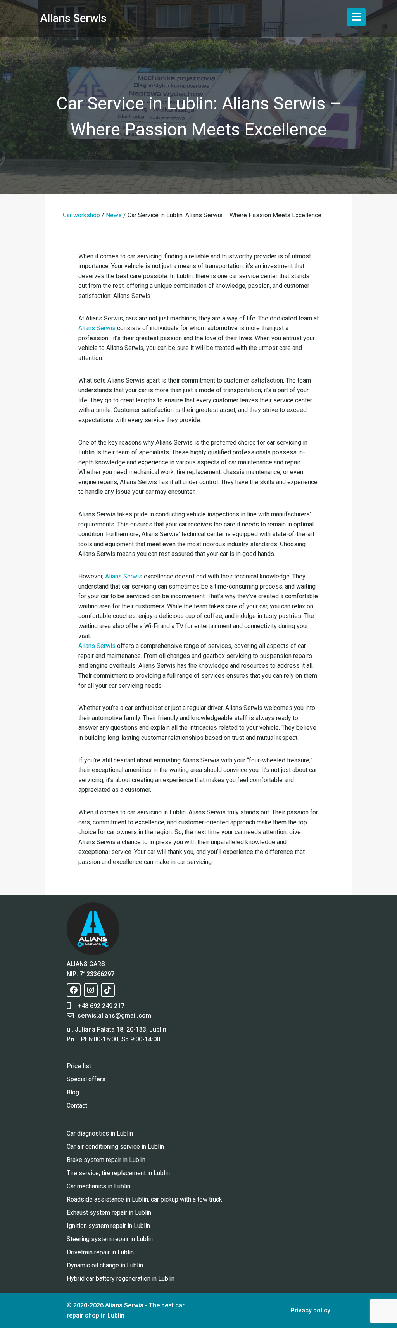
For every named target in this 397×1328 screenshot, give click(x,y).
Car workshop (81, 215)
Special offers (86, 1079)
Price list (79, 1066)
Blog (73, 1092)
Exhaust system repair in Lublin (109, 1212)
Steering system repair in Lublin (110, 1239)
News (114, 215)
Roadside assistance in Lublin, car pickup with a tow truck (144, 1199)
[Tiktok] (108, 990)
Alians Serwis (73, 18)
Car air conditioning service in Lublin (115, 1146)
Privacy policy (310, 1310)
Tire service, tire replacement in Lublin (118, 1173)
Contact (77, 1105)
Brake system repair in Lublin (106, 1160)
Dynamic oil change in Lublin (105, 1265)
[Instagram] (91, 990)
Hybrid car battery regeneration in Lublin (120, 1278)
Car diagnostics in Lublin (100, 1133)
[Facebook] (74, 990)
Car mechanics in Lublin (98, 1186)
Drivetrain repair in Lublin (100, 1252)
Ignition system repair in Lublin (108, 1225)
